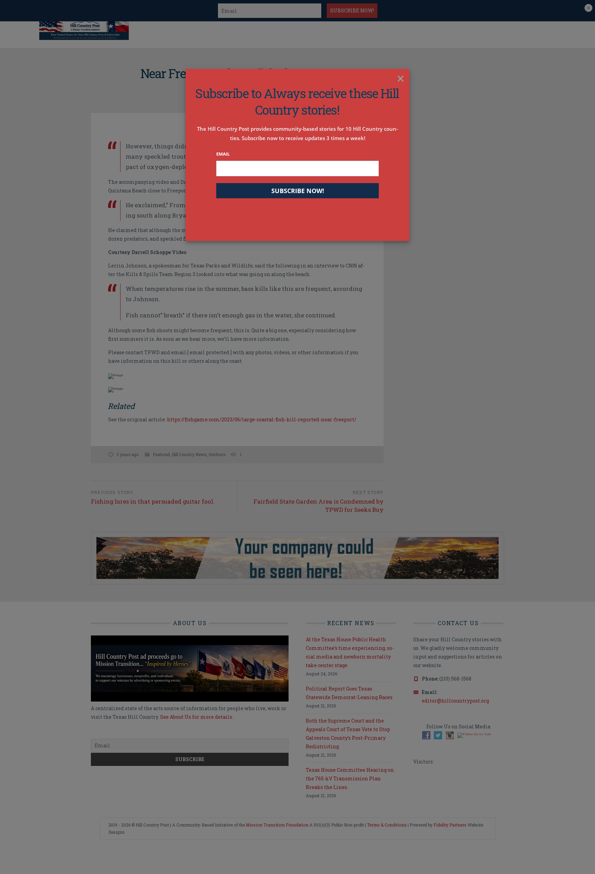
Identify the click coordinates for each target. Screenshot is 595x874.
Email (223, 154)
